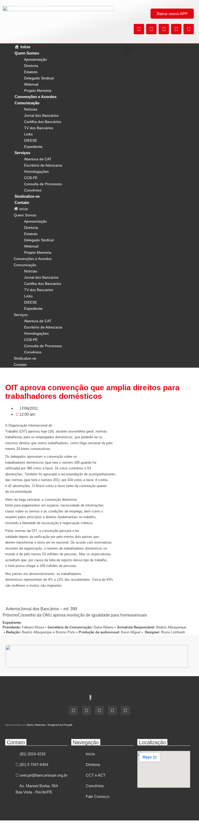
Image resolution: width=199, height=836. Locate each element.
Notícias (30, 109)
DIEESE (30, 140)
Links (28, 134)
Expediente (33, 147)
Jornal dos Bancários (41, 115)
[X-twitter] (139, 29)
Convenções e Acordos (35, 96)
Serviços (22, 152)
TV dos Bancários (38, 128)
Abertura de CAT (38, 159)
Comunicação (27, 103)
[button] (129, 49)
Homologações (36, 171)
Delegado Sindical (39, 78)
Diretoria (31, 66)
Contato (22, 202)
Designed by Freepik (60, 724)
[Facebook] (151, 29)
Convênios (32, 190)
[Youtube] (188, 29)
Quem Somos (27, 53)
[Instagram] (164, 29)
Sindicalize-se (27, 196)
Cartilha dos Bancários (42, 122)
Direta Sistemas (36, 724)
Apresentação (35, 59)
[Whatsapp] (176, 29)
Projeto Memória (37, 90)
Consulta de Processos (43, 184)
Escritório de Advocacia (43, 165)
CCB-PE (31, 178)
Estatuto (31, 72)
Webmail (31, 84)
